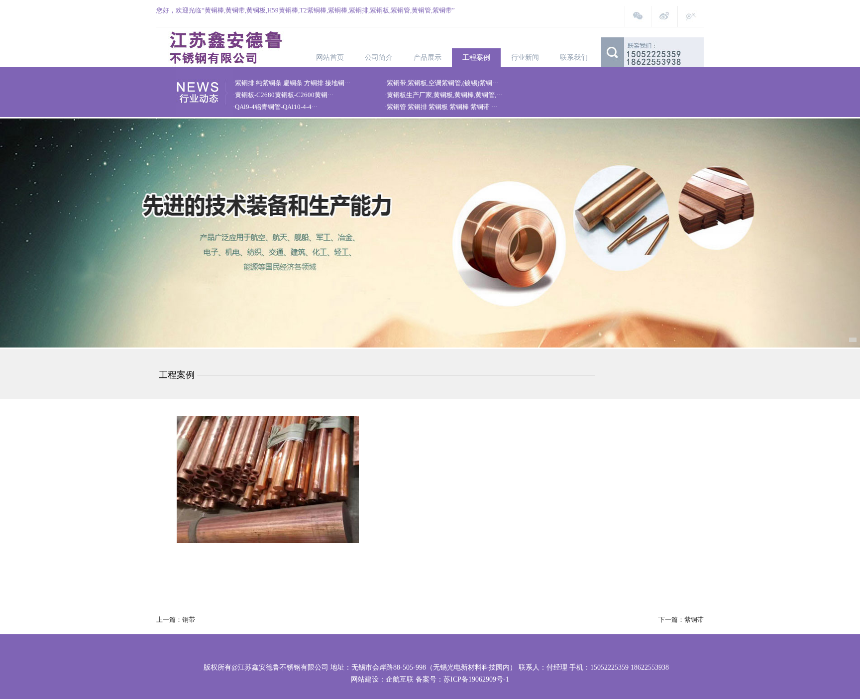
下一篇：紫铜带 (681, 619)
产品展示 (427, 57)
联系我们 (574, 57)
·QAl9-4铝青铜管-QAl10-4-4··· (275, 107)
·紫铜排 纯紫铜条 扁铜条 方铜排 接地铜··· (291, 83)
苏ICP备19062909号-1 (476, 679)
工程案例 (476, 57)
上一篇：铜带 (175, 619)
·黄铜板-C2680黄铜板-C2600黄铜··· (283, 95)
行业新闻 (525, 57)
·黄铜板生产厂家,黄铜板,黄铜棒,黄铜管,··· (443, 95)
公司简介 (379, 57)
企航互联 (400, 679)
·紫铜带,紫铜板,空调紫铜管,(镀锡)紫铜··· (441, 83)
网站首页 (330, 57)
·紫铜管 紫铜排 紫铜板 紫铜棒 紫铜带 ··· (441, 107)
